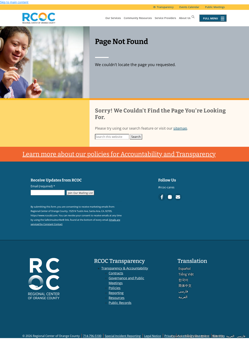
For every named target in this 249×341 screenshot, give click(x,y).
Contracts (116, 273)
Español (184, 268)
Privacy (169, 336)
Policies (114, 288)
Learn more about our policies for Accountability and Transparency (119, 154)
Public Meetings (215, 7)
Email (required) (43, 186)
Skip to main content (14, 2)
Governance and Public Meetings (126, 280)
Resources (116, 298)
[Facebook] (162, 197)
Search (136, 137)
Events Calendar (189, 7)
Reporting (116, 293)
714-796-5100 (92, 336)
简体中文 (185, 285)
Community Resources (138, 18)
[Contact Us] (178, 197)
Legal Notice (152, 336)
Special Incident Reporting (123, 336)
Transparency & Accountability (124, 268)
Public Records (120, 302)
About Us (184, 18)
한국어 (183, 280)
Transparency (165, 7)
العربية (182, 297)
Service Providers (165, 18)
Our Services (113, 18)
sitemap (180, 128)
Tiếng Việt (186, 274)
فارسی (183, 291)
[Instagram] (170, 197)
